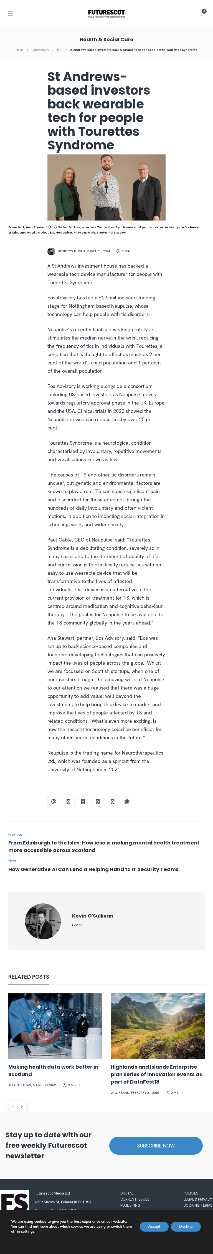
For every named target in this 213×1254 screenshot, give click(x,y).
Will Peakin (120, 1093)
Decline (185, 1226)
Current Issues (134, 1199)
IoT (59, 50)
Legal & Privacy (198, 1199)
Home (20, 50)
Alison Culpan (19, 1085)
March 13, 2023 (44, 1085)
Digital (126, 1193)
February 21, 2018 (145, 1093)
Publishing (130, 1205)
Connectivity (40, 50)
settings (27, 1231)
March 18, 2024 (98, 251)
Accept (154, 1226)
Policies (191, 1193)
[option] (55, 1041)
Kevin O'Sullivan (71, 251)
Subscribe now (156, 1145)
